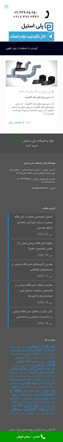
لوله (17, 380)
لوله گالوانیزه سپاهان (27, 409)
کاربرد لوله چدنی (16, 413)
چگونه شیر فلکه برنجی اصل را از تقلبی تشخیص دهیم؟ (34, 246)
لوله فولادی (28, 383)
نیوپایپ (29, 413)
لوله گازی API (27, 405)
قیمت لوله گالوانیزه (28, 380)
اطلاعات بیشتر (14, 122)
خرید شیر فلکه (40, 357)
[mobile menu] (6, 7)
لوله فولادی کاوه (23, 387)
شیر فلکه (30, 361)
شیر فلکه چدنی (21, 369)
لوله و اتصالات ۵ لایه (25, 398)
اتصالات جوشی (41, 346)
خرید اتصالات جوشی (35, 354)
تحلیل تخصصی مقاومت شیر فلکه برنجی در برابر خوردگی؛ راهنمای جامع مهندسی (33, 222)
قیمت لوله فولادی (38, 376)
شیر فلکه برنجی (36, 363)
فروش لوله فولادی (20, 372)
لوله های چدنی (30, 391)
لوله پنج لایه (39, 402)
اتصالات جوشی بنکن (18, 347)
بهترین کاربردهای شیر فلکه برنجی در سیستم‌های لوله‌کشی (32, 267)
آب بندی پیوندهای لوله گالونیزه (39, 97)
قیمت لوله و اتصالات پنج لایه (19, 376)
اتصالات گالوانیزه (42, 350)
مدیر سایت (45, 92)
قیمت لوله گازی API (46, 379)
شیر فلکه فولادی (44, 368)
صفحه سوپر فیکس (41, 372)
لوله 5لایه (42, 383)
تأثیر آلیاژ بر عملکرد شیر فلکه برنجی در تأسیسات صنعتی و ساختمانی (32, 314)
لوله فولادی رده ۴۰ (38, 387)
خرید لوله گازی (28, 357)
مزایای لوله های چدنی (45, 413)
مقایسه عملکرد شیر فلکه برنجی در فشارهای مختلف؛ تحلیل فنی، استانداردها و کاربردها (33, 290)
